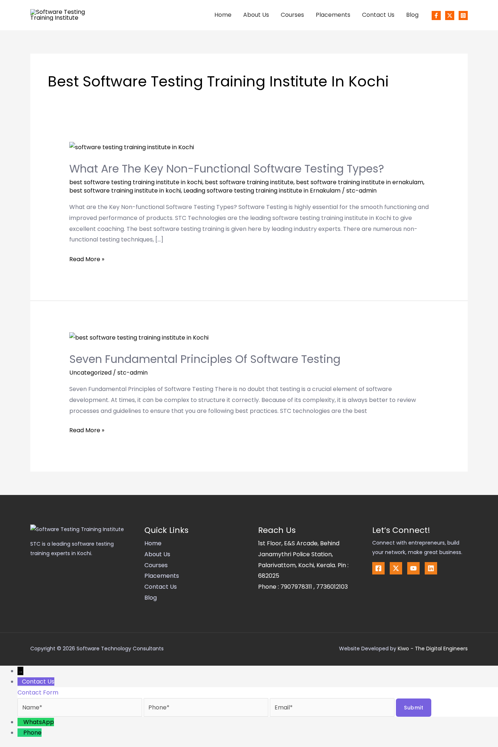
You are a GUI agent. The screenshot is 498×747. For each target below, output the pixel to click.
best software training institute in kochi (125, 190)
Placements (333, 15)
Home (223, 15)
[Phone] (20, 732)
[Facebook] (436, 15)
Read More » (86, 258)
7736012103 (332, 586)
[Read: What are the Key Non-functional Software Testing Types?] (131, 147)
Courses (292, 15)
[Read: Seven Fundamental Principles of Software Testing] (139, 337)
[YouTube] (413, 568)
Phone (32, 732)
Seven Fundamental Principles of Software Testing (205, 359)
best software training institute (249, 182)
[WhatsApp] (20, 722)
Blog (412, 15)
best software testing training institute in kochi (135, 182)
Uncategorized (90, 372)
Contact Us (378, 15)
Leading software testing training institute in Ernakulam (262, 190)
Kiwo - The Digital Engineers (433, 648)
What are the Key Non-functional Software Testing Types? (226, 169)
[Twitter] (449, 15)
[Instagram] (463, 15)
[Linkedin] (431, 568)
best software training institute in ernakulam (359, 182)
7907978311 (297, 586)
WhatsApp (38, 722)
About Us (256, 15)
